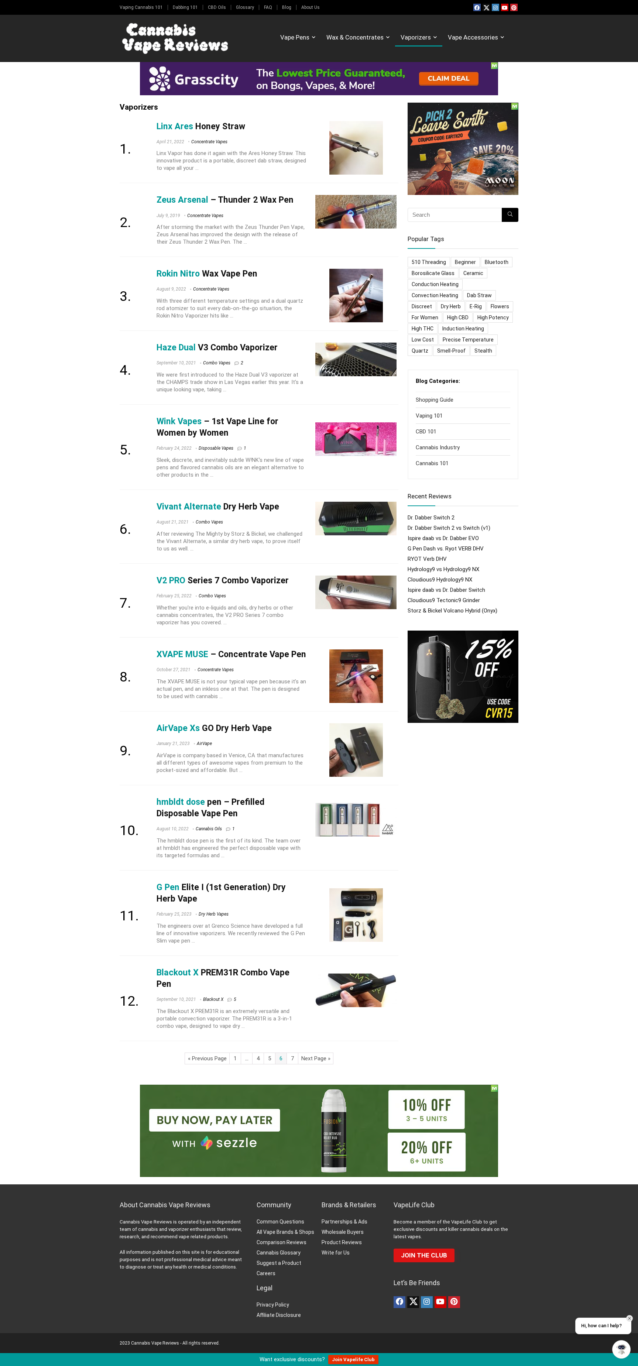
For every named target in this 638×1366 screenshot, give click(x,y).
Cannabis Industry (438, 447)
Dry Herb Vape (218, 506)
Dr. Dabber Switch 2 (431, 517)
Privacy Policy (273, 1305)
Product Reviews (342, 1242)
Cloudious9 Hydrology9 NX (440, 579)
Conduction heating (435, 284)
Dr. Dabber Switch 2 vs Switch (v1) (449, 528)
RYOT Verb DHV (427, 559)
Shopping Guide (434, 400)
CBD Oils (217, 7)
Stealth (483, 351)
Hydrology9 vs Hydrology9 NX (443, 569)
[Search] (510, 215)
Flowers (500, 306)
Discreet (422, 306)
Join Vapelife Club (353, 1359)
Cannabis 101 (432, 463)
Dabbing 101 (185, 7)
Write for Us (336, 1253)
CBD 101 (426, 431)
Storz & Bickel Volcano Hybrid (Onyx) (452, 610)
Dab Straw (479, 295)
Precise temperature (468, 340)
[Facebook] (477, 7)
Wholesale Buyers (343, 1232)
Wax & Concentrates (355, 37)
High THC (422, 329)
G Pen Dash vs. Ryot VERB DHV (446, 548)
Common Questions (280, 1222)
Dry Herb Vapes (214, 914)
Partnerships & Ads (344, 1222)
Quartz (420, 351)
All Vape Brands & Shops (285, 1232)
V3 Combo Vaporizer (217, 347)
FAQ (268, 7)
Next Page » (315, 1058)
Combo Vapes (216, 362)
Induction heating (463, 329)
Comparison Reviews (281, 1242)
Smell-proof (451, 351)
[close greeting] (629, 1318)
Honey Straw (201, 126)
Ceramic (473, 273)
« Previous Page (207, 1058)
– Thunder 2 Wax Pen (225, 200)
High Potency (493, 317)
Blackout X (213, 999)
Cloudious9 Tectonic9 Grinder (444, 600)
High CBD (458, 317)
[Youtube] (504, 7)
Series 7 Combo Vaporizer (223, 580)
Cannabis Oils (209, 828)
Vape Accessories (473, 37)
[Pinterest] (514, 7)
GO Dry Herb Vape (214, 728)
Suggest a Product (279, 1263)
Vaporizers (416, 37)
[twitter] (486, 7)
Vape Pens (294, 37)
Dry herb (451, 306)
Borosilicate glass (433, 273)
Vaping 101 (429, 415)
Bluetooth (496, 262)
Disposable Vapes (216, 448)
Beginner (465, 262)
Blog (286, 7)
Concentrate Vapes (209, 141)
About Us (310, 7)
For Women (425, 317)
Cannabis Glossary (279, 1253)
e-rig (476, 306)
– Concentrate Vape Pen (231, 654)
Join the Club (424, 1255)
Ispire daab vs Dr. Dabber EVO (443, 538)
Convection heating (435, 295)
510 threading (429, 262)
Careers (266, 1273)
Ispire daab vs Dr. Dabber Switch (446, 590)
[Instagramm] (495, 7)
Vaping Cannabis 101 (141, 7)
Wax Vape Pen (207, 273)
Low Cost (423, 340)
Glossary (245, 7)
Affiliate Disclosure (279, 1315)
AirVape (204, 743)
